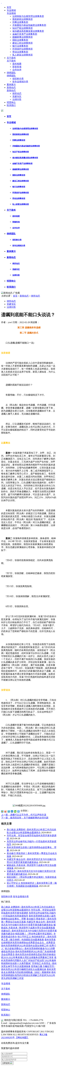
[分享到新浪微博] (5, 811)
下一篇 (24, 817)
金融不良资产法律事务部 (24, 34)
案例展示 (11, 84)
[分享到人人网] (12, 811)
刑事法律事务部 (20, 22)
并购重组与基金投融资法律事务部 (29, 25)
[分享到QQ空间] (2, 811)
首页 (9, 7)
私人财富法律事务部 (22, 55)
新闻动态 (11, 87)
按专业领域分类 (20, 81)
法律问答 (16, 99)
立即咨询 (6, 1063)
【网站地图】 (22, 1037)
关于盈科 (11, 58)
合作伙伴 (16, 69)
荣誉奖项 (16, 66)
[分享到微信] (15, 811)
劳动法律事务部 (20, 52)
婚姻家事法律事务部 (22, 37)
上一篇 (23, 815)
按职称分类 (18, 78)
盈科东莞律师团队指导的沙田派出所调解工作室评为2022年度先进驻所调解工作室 (28, 975)
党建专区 (16, 96)
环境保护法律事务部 (22, 49)
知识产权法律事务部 (22, 28)
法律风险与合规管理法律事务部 (28, 16)
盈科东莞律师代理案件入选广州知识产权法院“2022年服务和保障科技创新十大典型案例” (28, 960)
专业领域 (11, 10)
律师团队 (11, 72)
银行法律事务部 (20, 46)
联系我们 (11, 105)
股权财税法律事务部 (22, 19)
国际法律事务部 (20, 40)
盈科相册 (16, 64)
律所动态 (16, 93)
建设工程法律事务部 (22, 43)
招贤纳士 (11, 102)
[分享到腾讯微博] (9, 811)
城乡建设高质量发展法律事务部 (28, 31)
